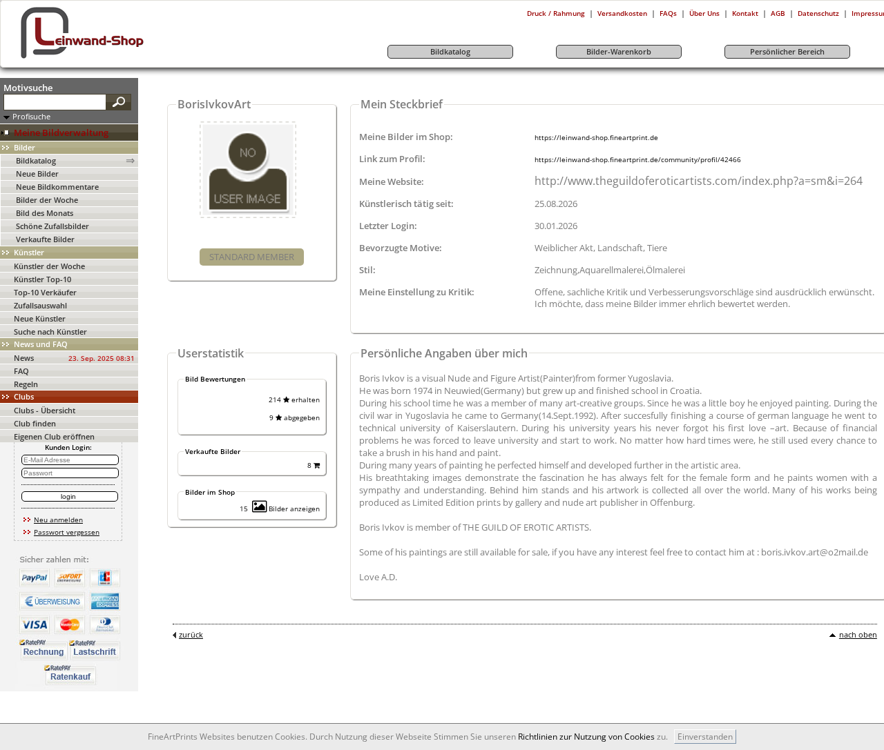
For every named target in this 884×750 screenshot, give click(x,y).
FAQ (21, 371)
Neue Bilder (37, 173)
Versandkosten (622, 13)
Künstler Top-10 (42, 279)
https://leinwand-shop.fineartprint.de (596, 137)
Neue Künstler (40, 318)
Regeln (26, 384)
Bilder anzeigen (293, 508)
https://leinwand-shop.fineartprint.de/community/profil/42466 (638, 159)
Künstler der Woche (49, 266)
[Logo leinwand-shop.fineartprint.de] (107, 58)
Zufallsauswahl (40, 305)
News (24, 358)
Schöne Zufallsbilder (52, 226)
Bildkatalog (36, 160)
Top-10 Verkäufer (45, 292)
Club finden (35, 423)
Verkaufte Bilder (45, 239)
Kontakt (745, 13)
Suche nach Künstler (50, 331)
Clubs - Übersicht (44, 410)
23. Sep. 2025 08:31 (101, 358)
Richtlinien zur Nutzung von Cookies (586, 736)
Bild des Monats (44, 213)
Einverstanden (705, 736)
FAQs (668, 13)
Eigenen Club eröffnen (54, 436)
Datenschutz (818, 13)
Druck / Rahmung (556, 13)
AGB (778, 13)
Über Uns (704, 13)
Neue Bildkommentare (57, 186)
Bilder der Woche (47, 200)
